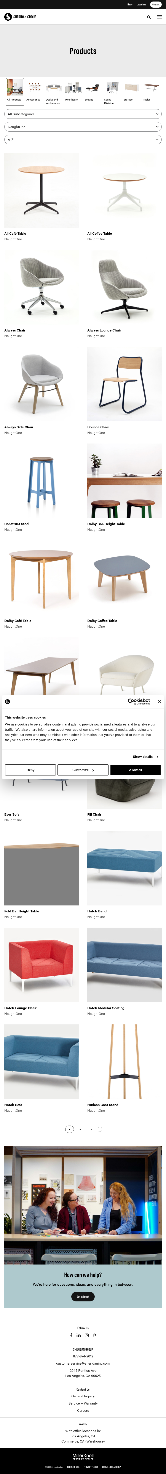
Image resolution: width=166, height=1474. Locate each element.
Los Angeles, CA (83, 1435)
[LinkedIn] (79, 1335)
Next (100, 1129)
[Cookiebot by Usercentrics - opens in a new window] (131, 701)
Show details (143, 756)
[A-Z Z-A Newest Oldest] (83, 139)
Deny (30, 770)
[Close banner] (159, 701)
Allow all (135, 770)
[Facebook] (71, 1335)
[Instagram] (87, 1335)
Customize (80, 770)
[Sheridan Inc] (20, 17)
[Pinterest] (94, 1335)
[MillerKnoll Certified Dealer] (83, 1457)
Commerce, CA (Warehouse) (83, 1441)
